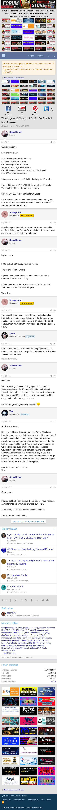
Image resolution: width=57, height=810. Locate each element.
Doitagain (34, 635)
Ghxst (42, 643)
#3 (55, 250)
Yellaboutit (21, 645)
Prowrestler (26, 638)
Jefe (13, 651)
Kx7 (27, 630)
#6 (55, 376)
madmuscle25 (7, 633)
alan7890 (5, 635)
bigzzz (27, 635)
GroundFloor (6, 640)
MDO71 (42, 635)
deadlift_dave (27, 640)
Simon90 (18, 648)
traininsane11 (19, 633)
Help (43, 800)
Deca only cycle (15, 586)
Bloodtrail (37, 640)
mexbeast (51, 628)
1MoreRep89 (12, 578)
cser (3, 645)
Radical (26, 648)
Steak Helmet (8, 126)
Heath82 (4, 630)
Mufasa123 (34, 648)
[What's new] (48, 55)
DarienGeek (6, 651)
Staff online (7, 608)
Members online (9, 623)
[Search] (53, 55)
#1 (55, 142)
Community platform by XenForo (22, 807)
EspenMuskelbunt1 (9, 643)
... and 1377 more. (8, 653)
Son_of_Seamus (44, 638)
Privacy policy (33, 800)
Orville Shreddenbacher (34, 633)
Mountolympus (43, 630)
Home (48, 800)
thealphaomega (7, 628)
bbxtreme (10, 552)
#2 (55, 223)
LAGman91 (11, 567)
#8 (55, 487)
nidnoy (12, 635)
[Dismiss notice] (53, 63)
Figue (13, 638)
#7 (55, 422)
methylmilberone (13, 589)
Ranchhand (11, 541)
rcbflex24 (19, 635)
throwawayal (11, 645)
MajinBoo (18, 628)
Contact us (6, 800)
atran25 (33, 630)
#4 (55, 310)
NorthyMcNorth (7, 648)
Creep (36, 628)
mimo (22, 630)
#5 (55, 344)
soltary (48, 643)
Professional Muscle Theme (15, 796)
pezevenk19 (31, 645)
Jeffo (19, 638)
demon (44, 640)
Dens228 (40, 645)
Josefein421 (14, 630)
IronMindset (22, 643)
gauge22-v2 (28, 628)
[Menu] (4, 55)
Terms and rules (19, 800)
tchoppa (42, 628)
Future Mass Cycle (17, 575)
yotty (47, 633)
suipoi (34, 638)
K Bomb (43, 648)
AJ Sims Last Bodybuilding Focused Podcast (30, 549)
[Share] (51, 142)
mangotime (5, 638)
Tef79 (53, 681)
